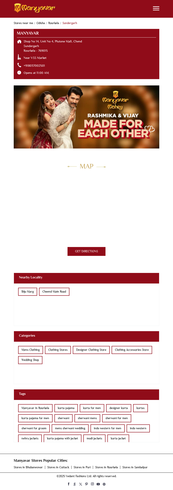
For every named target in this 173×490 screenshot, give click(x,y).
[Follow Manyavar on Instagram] (92, 484)
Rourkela (53, 23)
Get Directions (86, 251)
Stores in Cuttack (58, 467)
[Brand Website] (104, 484)
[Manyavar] (35, 9)
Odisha (40, 23)
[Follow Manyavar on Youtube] (98, 484)
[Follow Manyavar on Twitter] (81, 484)
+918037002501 (34, 65)
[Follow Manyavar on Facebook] (69, 484)
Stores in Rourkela (106, 467)
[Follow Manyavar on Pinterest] (86, 484)
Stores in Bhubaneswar (28, 467)
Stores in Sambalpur (135, 467)
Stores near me (23, 23)
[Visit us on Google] (75, 484)
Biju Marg (28, 291)
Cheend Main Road (54, 291)
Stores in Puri (82, 467)
